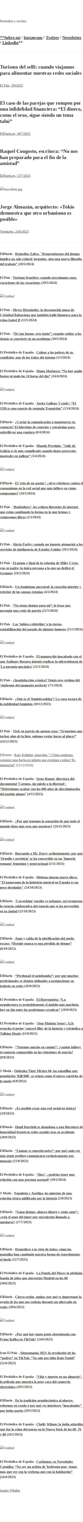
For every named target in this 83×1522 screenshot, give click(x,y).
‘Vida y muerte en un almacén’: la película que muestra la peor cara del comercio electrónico (41, 1382)
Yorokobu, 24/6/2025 (14, 231)
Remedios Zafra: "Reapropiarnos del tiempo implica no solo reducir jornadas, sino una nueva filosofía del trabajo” (41, 259)
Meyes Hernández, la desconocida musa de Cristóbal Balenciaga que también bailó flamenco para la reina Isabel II (41, 315)
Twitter (52, 37)
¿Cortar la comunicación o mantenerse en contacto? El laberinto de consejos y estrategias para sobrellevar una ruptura (38, 427)
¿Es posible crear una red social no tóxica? (45, 1108)
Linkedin (10, 42)
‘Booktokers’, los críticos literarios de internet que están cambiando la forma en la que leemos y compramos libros (39, 512)
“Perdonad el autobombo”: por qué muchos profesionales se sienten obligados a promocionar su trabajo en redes (39, 981)
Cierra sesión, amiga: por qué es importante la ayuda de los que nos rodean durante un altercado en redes (41, 1302)
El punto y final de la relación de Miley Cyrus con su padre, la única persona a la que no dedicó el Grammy (39, 568)
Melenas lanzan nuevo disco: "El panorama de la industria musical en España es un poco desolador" (39, 882)
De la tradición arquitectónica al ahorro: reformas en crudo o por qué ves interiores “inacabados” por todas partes (41, 1405)
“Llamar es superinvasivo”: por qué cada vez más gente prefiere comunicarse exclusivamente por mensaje (40, 1156)
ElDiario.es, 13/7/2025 (15, 176)
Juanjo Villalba (10, 1490)
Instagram (33, 37)
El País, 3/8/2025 (11, 85)
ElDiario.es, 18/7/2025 (15, 133)
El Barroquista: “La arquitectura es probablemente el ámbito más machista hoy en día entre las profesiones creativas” (39, 1005)
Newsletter (72, 37)
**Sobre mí (10, 37)
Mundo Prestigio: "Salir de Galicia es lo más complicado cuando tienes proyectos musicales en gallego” (38, 451)
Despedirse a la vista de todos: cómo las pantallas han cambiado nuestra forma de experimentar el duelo (40, 1254)
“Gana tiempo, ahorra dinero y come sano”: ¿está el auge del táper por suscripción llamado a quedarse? (39, 1217)
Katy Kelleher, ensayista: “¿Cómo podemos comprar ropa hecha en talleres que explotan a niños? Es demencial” (38, 760)
